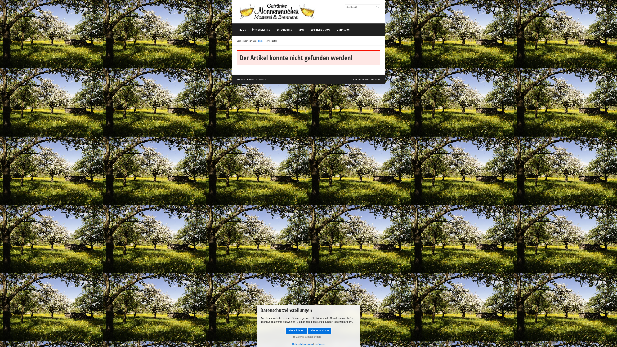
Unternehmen (284, 29)
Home (242, 29)
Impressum (261, 79)
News (301, 29)
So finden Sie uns (321, 29)
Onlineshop (343, 29)
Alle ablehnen (296, 330)
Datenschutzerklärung (302, 343)
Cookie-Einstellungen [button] (308, 336)
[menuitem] (242, 30)
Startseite (241, 79)
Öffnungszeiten (261, 29)
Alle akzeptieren (319, 330)
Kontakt (250, 79)
